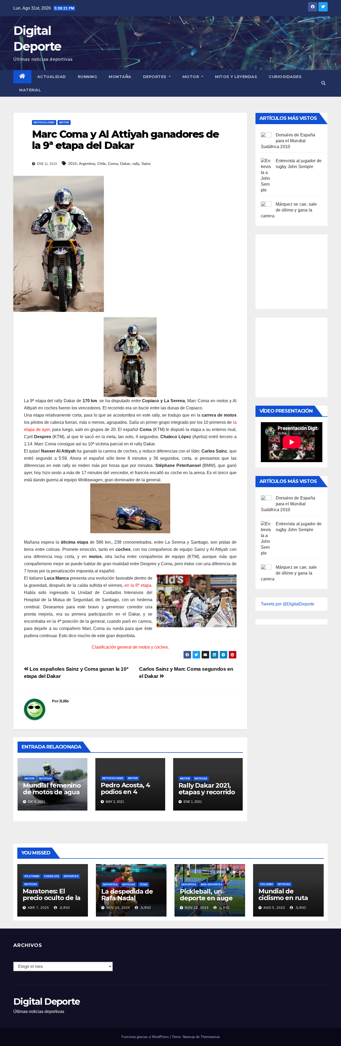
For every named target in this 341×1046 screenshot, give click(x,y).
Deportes (155, 76)
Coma (113, 163)
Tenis (144, 884)
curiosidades (285, 76)
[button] (323, 83)
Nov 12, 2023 (197, 908)
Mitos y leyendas (236, 76)
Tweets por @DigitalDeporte (287, 604)
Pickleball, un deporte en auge (206, 895)
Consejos (51, 876)
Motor (191, 76)
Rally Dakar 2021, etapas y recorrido (206, 789)
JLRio (64, 701)
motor (64, 122)
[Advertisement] (301, 270)
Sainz (146, 163)
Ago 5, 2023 (274, 908)
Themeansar (210, 1037)
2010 (72, 163)
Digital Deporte (46, 1001)
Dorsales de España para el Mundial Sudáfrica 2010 (288, 141)
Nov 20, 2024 (118, 908)
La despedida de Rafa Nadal (127, 895)
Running (87, 76)
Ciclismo (266, 884)
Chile (101, 163)
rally (135, 163)
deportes (71, 876)
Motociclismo (44, 122)
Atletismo (31, 876)
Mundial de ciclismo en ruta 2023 (283, 897)
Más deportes (211, 884)
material (30, 90)
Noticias (45, 778)
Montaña (120, 76)
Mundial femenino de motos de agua (52, 789)
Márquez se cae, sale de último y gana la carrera (289, 210)
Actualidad (51, 76)
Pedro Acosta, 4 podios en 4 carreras (125, 791)
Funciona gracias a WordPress (145, 1037)
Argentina (87, 163)
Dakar (125, 163)
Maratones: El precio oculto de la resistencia (51, 897)
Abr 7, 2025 (38, 908)
